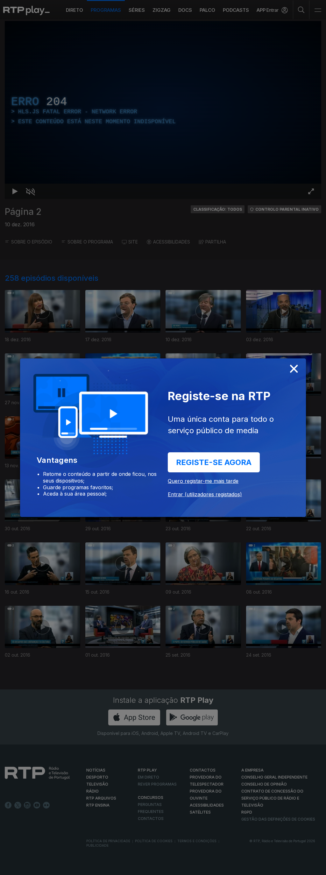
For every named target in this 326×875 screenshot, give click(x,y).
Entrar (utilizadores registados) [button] (205, 494)
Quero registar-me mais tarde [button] (203, 481)
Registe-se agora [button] (214, 462)
